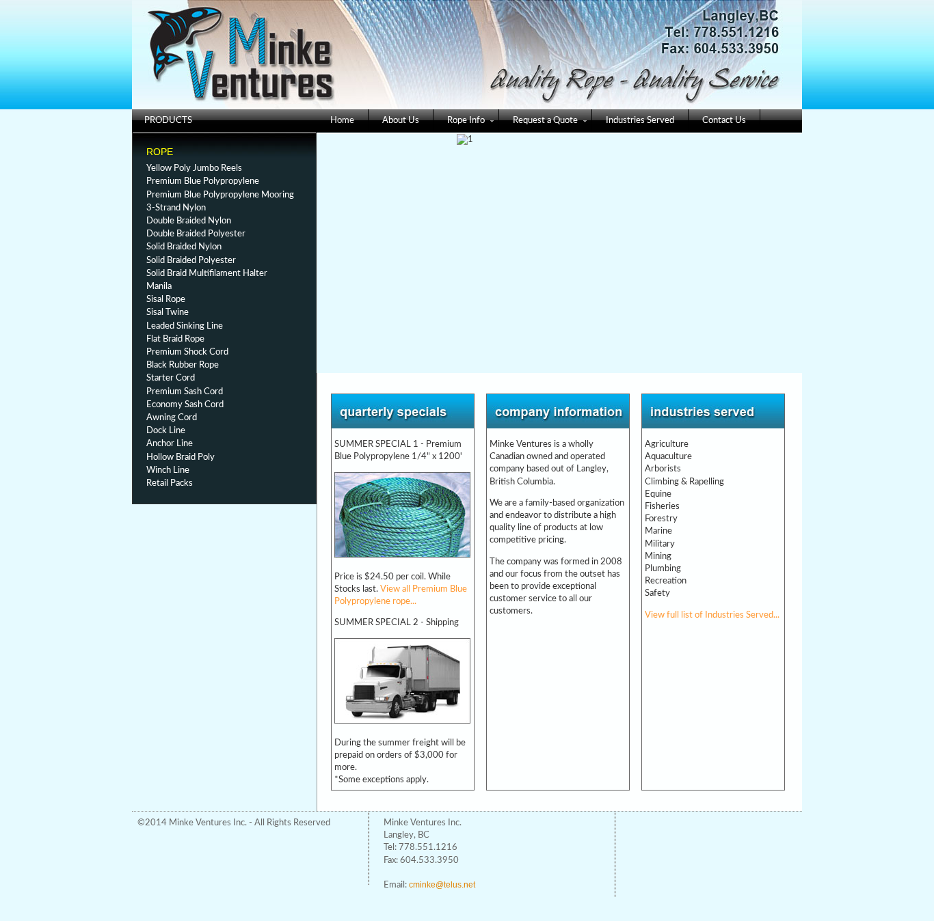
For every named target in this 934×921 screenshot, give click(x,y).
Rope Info (466, 120)
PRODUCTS (168, 120)
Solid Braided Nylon (184, 247)
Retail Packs (169, 483)
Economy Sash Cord (185, 404)
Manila (159, 286)
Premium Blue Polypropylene (202, 181)
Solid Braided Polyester (191, 260)
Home (342, 120)
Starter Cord (170, 378)
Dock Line (165, 430)
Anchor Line (169, 443)
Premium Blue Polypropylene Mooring (220, 195)
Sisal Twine (167, 312)
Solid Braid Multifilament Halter (206, 273)
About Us (400, 120)
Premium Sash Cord (184, 391)
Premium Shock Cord (187, 352)
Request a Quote (545, 120)
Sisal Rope (165, 299)
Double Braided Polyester (195, 234)
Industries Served (640, 120)
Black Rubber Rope (182, 365)
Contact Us (724, 120)
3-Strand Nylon (176, 208)
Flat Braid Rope (175, 339)
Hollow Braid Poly (180, 457)
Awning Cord (171, 417)
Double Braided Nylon (188, 221)
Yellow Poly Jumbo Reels (194, 168)
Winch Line (167, 470)
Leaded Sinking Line (184, 326)
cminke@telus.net (442, 884)
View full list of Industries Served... (712, 615)
